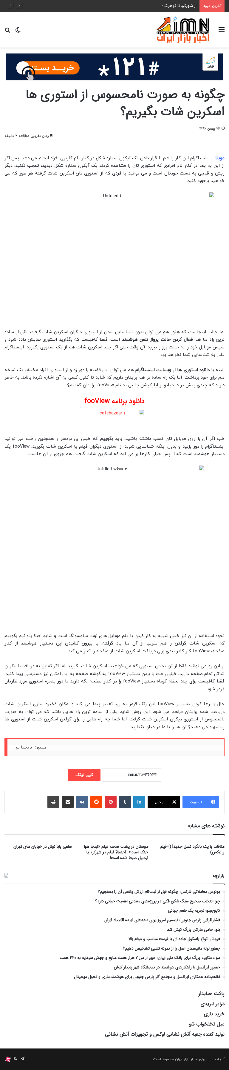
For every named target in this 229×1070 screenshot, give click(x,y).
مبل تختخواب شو (207, 1024)
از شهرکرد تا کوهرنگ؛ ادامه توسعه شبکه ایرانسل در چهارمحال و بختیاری (138, 6)
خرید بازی (214, 1014)
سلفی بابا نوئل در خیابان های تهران (42, 846)
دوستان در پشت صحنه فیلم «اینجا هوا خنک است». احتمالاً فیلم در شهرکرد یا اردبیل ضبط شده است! (116, 852)
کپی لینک (84, 775)
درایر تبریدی (213, 1004)
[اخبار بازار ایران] (183, 29)
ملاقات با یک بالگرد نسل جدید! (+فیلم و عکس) (192, 849)
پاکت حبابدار (212, 994)
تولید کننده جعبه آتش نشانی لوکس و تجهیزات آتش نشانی (165, 1034)
